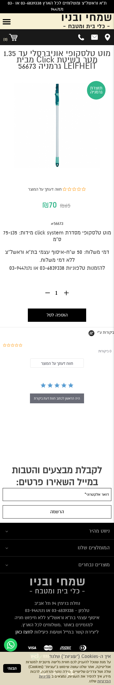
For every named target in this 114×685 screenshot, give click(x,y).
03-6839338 (52, 268)
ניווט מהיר (99, 531)
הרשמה (57, 512)
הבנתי (12, 668)
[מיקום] (107, 37)
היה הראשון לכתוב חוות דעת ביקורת (57, 398)
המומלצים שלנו (94, 548)
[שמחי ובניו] (66, 21)
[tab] (57, 363)
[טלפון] (81, 37)
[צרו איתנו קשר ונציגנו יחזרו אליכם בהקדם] (94, 37)
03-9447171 (20, 268)
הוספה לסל (57, 315)
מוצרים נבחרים (94, 565)
